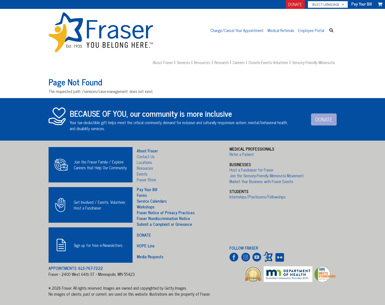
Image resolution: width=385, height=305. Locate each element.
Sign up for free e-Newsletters (98, 245)
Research (221, 62)
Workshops (145, 206)
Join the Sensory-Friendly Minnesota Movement (266, 175)
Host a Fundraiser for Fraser (251, 169)
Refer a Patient (241, 154)
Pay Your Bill (147, 189)
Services (183, 62)
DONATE (295, 4)
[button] (331, 30)
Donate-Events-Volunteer (268, 62)
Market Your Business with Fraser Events (261, 181)
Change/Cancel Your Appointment (237, 30)
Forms (142, 195)
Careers (239, 62)
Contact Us (146, 156)
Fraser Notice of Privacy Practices (166, 212)
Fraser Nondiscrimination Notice (163, 218)
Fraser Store (146, 179)
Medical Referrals (281, 30)
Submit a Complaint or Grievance (164, 224)
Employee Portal (311, 30)
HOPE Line (146, 245)
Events (142, 173)
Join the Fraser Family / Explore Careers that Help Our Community (100, 164)
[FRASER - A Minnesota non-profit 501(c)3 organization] (101, 30)
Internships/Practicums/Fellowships (257, 196)
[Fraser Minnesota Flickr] (279, 257)
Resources (202, 62)
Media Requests (150, 256)
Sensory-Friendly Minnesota (313, 62)
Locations (144, 162)
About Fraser (163, 62)
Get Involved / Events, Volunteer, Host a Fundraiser (100, 205)
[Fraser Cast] (268, 257)
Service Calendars (152, 201)
